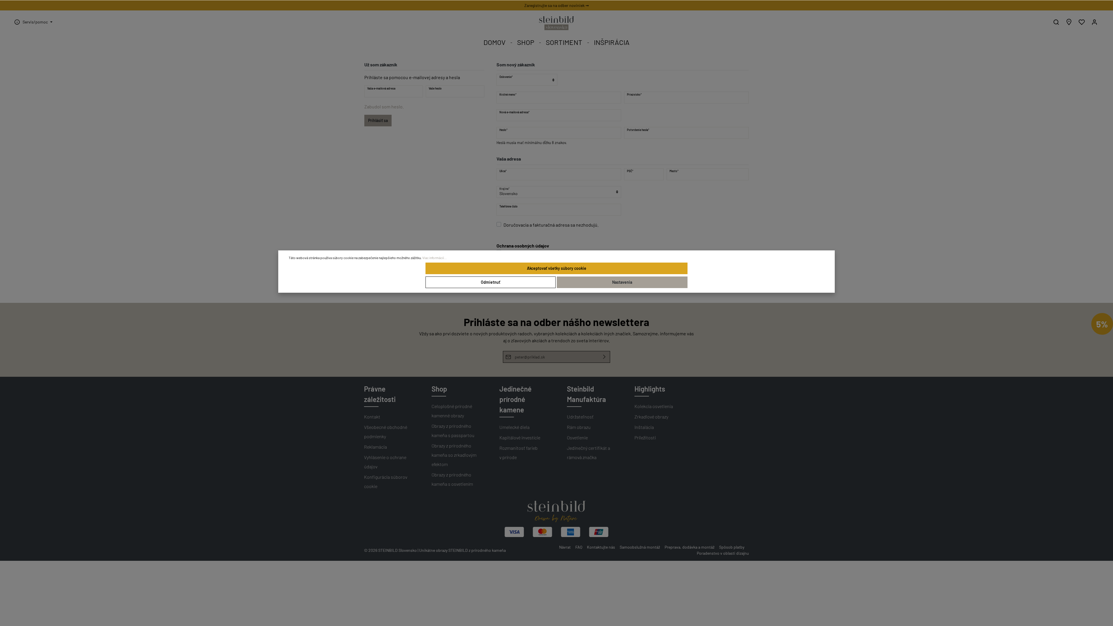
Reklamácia (375, 447)
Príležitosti (645, 437)
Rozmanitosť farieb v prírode (518, 452)
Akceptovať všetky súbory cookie (556, 268)
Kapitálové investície (519, 437)
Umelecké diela (514, 427)
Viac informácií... (434, 258)
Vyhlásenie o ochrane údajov (385, 461)
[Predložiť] (604, 357)
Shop (439, 389)
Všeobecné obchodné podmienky (385, 431)
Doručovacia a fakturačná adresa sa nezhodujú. (551, 225)
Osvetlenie (577, 437)
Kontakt (372, 416)
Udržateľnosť (580, 416)
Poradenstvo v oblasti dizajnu (723, 553)
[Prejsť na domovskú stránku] (556, 23)
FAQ (578, 547)
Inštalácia (644, 427)
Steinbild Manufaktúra (586, 394)
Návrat (565, 547)
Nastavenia (622, 282)
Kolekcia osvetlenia (653, 406)
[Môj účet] (1094, 22)
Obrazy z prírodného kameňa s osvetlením (452, 479)
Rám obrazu (579, 427)
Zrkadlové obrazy (651, 416)
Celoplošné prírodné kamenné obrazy (452, 410)
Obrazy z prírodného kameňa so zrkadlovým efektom (454, 455)
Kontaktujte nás (601, 547)
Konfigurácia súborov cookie (385, 481)
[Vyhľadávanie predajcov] (1069, 22)
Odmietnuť (490, 282)
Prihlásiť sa (378, 120)
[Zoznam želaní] (1081, 22)
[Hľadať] (1056, 22)
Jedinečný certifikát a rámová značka (588, 452)
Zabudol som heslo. (384, 106)
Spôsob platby (731, 547)
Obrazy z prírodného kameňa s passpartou (453, 430)
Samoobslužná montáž (640, 547)
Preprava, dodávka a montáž (689, 547)
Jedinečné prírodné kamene (515, 399)
